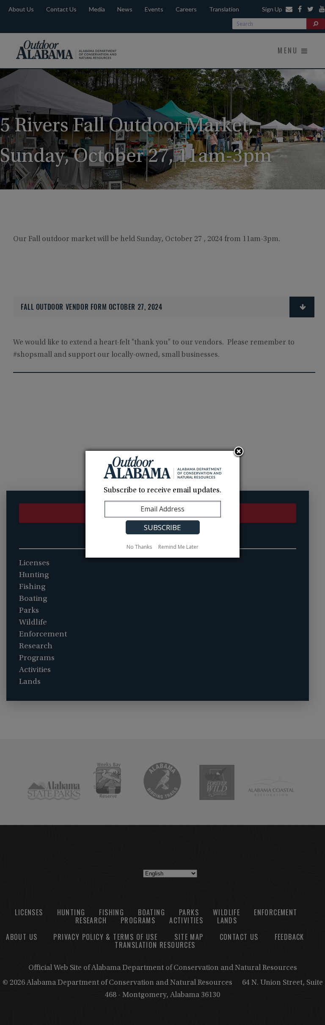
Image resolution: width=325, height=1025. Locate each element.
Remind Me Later (178, 546)
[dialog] (162, 504)
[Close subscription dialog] (238, 452)
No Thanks (139, 546)
